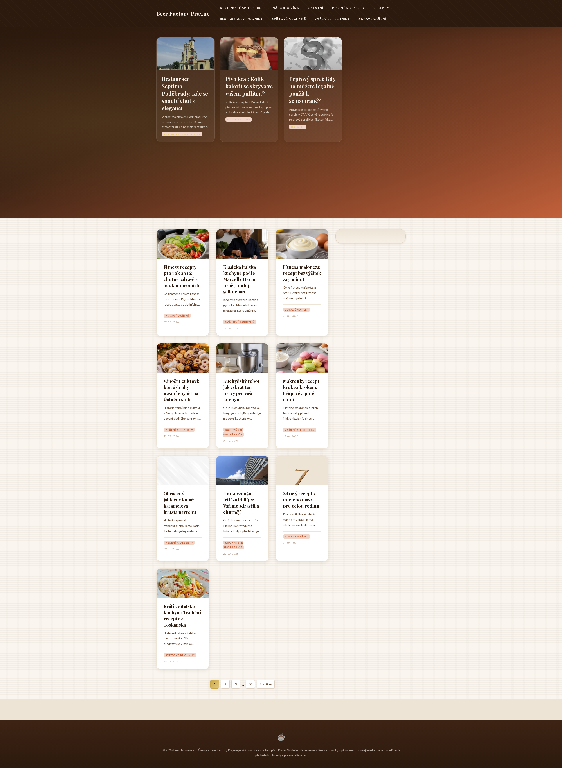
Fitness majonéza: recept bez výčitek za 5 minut (302, 273)
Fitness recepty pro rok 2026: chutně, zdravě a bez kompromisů (181, 276)
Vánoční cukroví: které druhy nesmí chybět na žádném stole (181, 390)
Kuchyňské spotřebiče (241, 8)
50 (250, 684)
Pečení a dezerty (348, 8)
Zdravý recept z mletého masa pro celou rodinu (301, 500)
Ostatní (315, 8)
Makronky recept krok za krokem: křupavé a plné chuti (301, 390)
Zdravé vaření (372, 18)
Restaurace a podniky (241, 18)
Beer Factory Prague (182, 13)
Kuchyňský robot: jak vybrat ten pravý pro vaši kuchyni (242, 390)
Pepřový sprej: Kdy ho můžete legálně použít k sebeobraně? (312, 89)
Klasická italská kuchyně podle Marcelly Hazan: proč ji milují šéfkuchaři (240, 279)
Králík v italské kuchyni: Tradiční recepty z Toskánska (182, 615)
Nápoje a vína (285, 8)
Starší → (265, 684)
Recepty (381, 8)
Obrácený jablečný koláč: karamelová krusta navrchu (180, 503)
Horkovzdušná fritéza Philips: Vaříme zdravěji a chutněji (241, 503)
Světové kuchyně (289, 18)
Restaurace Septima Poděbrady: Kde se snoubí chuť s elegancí (185, 93)
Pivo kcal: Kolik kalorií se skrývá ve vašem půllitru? (249, 86)
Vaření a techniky (332, 18)
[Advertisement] (281, 175)
